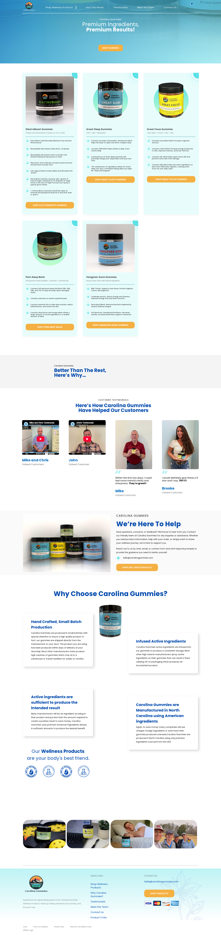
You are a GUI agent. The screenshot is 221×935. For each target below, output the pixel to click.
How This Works (95, 7)
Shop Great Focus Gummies (171, 179)
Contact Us (170, 7)
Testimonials (120, 7)
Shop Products (159, 893)
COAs (25, 927)
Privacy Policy (59, 927)
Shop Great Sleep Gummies (110, 179)
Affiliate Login (28, 930)
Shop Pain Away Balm (49, 327)
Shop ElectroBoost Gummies (50, 205)
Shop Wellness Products (59, 7)
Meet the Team (145, 7)
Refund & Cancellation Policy (81, 927)
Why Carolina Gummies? (98, 894)
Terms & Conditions (40, 927)
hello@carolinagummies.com (138, 557)
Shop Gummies (110, 48)
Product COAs (99, 917)
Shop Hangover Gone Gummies (110, 325)
